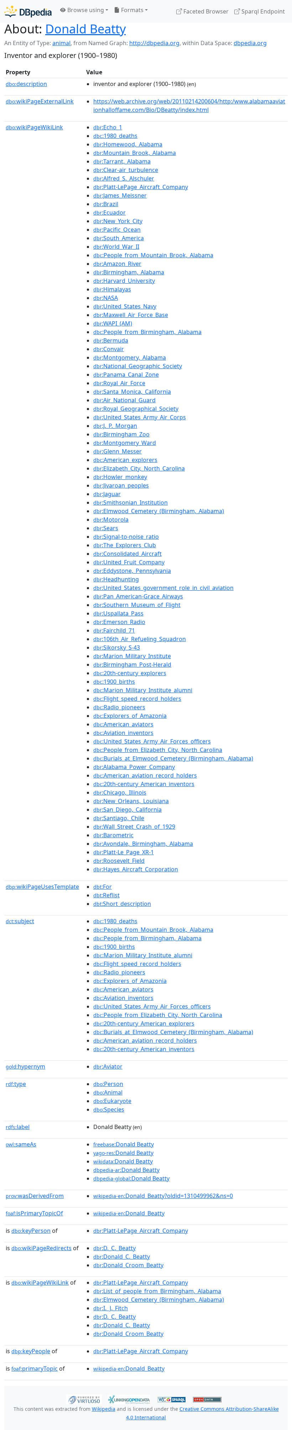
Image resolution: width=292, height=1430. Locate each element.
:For (102, 887)
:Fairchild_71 (114, 630)
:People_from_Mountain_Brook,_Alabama (153, 255)
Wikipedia (103, 1408)
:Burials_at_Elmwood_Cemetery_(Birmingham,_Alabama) (173, 758)
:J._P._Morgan (115, 426)
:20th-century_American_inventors (143, 784)
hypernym (25, 1066)
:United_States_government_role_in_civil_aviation (163, 588)
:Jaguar (107, 494)
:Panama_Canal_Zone (126, 374)
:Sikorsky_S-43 (116, 647)
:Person (108, 1084)
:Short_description (122, 904)
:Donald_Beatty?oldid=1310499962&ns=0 (163, 1196)
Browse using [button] (85, 10)
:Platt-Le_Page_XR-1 (123, 852)
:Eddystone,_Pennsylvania (132, 571)
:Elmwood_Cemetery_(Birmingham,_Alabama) (158, 511)
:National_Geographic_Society (137, 366)
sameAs (21, 1144)
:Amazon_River (117, 264)
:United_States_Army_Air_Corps (139, 417)
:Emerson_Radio (119, 622)
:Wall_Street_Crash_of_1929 (134, 826)
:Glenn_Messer (117, 451)
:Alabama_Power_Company (134, 767)
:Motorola (111, 519)
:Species (108, 1109)
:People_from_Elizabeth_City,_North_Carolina (157, 750)
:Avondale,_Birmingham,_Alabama (143, 844)
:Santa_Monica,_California (132, 392)
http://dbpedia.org (154, 43)
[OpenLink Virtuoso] (84, 1399)
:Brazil (105, 204)
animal (61, 43)
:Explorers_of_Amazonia (130, 716)
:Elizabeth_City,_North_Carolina (139, 468)
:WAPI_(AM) (112, 323)
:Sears (105, 528)
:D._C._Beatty (114, 1248)
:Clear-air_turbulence (125, 170)
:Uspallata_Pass (118, 613)
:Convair (108, 349)
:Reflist (106, 895)
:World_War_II (116, 247)
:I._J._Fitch (110, 1308)
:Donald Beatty (123, 1144)
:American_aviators (123, 724)
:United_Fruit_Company (129, 562)
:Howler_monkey (120, 477)
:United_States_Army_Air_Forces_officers (152, 741)
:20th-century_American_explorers (143, 1023)
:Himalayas (112, 289)
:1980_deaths (115, 136)
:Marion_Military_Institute (132, 656)
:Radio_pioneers (119, 707)
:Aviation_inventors (123, 733)
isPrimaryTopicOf (34, 1213)
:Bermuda (110, 340)
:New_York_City (117, 221)
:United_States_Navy (124, 306)
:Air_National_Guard (124, 400)
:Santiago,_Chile (118, 818)
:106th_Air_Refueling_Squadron (139, 639)
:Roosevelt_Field (119, 861)
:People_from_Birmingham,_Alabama (147, 332)
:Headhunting (116, 579)
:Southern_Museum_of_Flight (137, 605)
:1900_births (114, 682)
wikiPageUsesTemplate (42, 887)
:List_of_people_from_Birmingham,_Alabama (157, 1291)
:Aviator (107, 1066)
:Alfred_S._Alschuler (123, 178)
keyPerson (31, 1231)
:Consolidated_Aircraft (127, 554)
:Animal (107, 1092)
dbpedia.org (250, 43)
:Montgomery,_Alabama (129, 357)
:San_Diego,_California (127, 809)
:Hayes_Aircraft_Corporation (135, 869)
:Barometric (113, 835)
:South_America (118, 238)
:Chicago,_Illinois (119, 792)
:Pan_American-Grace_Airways (138, 596)
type (16, 1084)
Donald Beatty (85, 28)
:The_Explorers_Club (124, 545)
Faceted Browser (205, 11)
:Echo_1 (107, 127)
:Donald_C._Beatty (121, 1256)
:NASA (105, 298)
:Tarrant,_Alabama (122, 161)
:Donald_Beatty (129, 1213)
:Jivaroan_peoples (121, 485)
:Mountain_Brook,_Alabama (134, 153)
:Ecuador (109, 212)
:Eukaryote (112, 1101)
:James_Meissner (120, 195)
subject (20, 921)
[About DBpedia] (28, 11)
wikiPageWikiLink (34, 127)
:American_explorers (125, 460)
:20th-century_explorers (129, 673)
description (26, 84)
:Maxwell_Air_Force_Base (130, 315)
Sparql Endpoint (262, 11)
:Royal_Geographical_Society (135, 409)
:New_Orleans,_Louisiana (131, 801)
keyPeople (30, 1351)
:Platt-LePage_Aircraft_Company (140, 187)
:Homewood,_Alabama (127, 144)
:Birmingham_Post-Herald (132, 664)
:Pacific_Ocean (117, 229)
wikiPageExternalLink (40, 101)
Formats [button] (132, 10)
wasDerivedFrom (35, 1196)
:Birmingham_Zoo (121, 434)
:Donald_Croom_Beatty (128, 1265)
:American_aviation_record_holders (145, 775)
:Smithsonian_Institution (130, 502)
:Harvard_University (124, 281)
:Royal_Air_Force (119, 383)
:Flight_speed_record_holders (137, 699)
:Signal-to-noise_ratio (126, 537)
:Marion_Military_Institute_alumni (142, 690)
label (18, 1127)
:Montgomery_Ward (124, 443)
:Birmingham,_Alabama (128, 272)
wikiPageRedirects (41, 1248)
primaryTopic (34, 1368)
